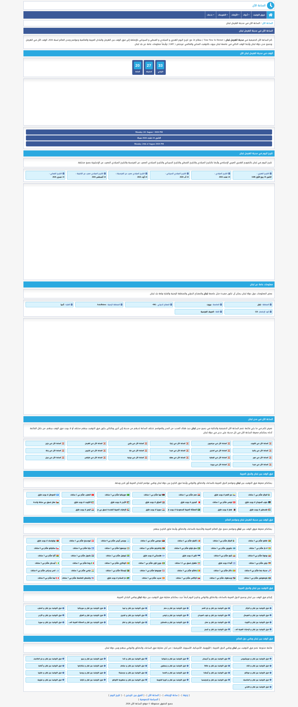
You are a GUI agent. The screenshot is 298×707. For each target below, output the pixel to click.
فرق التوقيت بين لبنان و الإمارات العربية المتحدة (251, 629)
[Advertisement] (149, 102)
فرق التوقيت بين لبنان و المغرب (49, 608)
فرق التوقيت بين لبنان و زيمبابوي (173, 665)
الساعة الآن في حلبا (136, 450)
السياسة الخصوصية (149, 699)
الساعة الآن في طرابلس (93, 457)
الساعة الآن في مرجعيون (217, 443)
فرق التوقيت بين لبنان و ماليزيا (50, 672)
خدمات (210, 15)
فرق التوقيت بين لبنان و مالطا (215, 665)
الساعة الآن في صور (260, 457)
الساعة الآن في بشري (136, 443)
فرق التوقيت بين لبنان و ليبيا (133, 608)
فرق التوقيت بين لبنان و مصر (175, 608)
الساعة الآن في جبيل (53, 457)
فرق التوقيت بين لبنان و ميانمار (132, 665)
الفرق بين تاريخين (134, 695)
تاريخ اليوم (115, 695)
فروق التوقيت (259, 15)
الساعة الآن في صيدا (177, 450)
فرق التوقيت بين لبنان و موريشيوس (255, 658)
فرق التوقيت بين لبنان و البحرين (132, 615)
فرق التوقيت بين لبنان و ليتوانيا (174, 658)
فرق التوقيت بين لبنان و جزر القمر (214, 608)
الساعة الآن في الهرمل (93, 443)
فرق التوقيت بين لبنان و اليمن (215, 629)
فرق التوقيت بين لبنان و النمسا (174, 672)
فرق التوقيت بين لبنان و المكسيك (256, 680)
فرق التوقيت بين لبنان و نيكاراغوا (90, 665)
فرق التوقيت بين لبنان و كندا (133, 658)
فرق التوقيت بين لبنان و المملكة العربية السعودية (85, 622)
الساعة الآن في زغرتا (177, 443)
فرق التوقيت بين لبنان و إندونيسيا (214, 680)
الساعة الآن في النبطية (218, 457)
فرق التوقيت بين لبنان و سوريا (50, 622)
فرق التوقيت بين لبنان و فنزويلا (50, 680)
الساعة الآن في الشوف (259, 443)
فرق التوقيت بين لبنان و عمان (216, 622)
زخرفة (185, 695)
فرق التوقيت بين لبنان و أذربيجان (214, 658)
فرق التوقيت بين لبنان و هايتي (257, 687)
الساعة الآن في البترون (93, 450)
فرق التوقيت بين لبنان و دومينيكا (131, 672)
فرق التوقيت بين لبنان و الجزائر (257, 608)
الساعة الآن (259, 5)
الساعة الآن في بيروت (218, 464)
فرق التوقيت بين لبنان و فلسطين (173, 622)
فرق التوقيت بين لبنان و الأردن (50, 615)
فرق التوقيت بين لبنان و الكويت (257, 622)
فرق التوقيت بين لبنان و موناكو (256, 672)
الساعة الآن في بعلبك (177, 457)
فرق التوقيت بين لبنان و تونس (174, 615)
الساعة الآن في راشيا (260, 450)
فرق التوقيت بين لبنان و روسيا (91, 672)
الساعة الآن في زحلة (53, 450)
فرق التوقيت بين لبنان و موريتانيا (90, 608)
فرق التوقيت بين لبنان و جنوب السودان (212, 615)
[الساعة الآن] (271, 15)
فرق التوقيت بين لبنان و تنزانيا (91, 680)
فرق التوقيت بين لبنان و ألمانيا (50, 665)
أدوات (245, 15)
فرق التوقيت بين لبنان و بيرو (92, 658)
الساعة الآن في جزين (53, 443)
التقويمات (222, 15)
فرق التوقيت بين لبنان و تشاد (257, 665)
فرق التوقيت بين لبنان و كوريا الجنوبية (171, 680)
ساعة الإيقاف (171, 695)
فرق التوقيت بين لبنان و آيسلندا (215, 672)
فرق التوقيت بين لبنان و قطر (133, 622)
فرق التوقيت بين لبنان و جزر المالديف (47, 658)
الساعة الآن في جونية (135, 457)
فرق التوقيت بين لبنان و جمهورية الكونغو (128, 680)
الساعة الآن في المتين (218, 450)
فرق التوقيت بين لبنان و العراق (91, 615)
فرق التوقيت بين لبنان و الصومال (256, 615)
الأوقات (234, 15)
